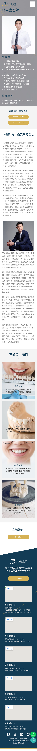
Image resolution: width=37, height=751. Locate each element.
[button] (32, 4)
